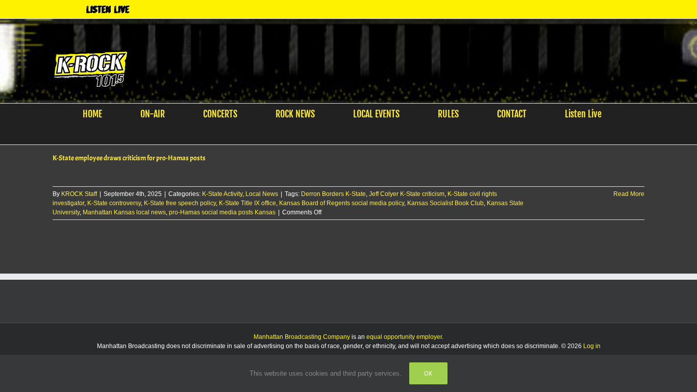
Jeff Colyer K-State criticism (406, 194)
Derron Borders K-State (333, 194)
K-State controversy (114, 203)
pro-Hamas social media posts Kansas (222, 212)
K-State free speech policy (180, 203)
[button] (342, 134)
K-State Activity (222, 194)
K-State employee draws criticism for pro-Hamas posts (129, 158)
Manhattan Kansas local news (124, 212)
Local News (261, 194)
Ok (428, 373)
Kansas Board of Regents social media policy (341, 203)
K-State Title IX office (247, 203)
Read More (628, 194)
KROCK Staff (79, 194)
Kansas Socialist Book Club (445, 203)
